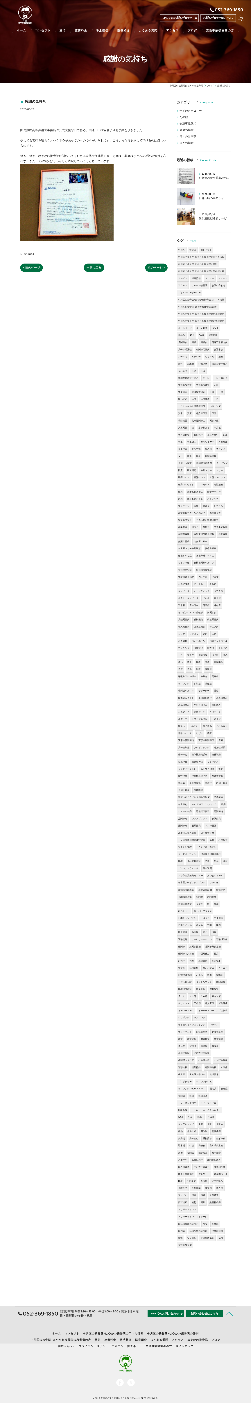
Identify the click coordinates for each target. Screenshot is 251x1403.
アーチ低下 (199, 584)
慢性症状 (198, 648)
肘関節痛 (211, 897)
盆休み (199, 925)
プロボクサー (185, 1081)
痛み (225, 655)
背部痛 (192, 1046)
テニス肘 (213, 627)
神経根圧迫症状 (199, 776)
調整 (203, 1202)
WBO (180, 1117)
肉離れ (201, 1145)
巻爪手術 (196, 449)
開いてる (182, 399)
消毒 (180, 413)
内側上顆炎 (221, 783)
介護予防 (182, 1188)
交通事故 (218, 349)
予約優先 (191, 1181)
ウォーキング (185, 1032)
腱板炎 (204, 342)
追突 (220, 769)
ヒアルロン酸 (185, 982)
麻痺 (209, 733)
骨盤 (216, 690)
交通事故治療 (185, 385)
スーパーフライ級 (203, 911)
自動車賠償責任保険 (204, 534)
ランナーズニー (201, 1167)
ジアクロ (218, 591)
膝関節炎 (216, 818)
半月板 (217, 427)
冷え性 (215, 655)
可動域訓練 (221, 939)
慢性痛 (210, 648)
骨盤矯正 (213, 1195)
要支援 (208, 1188)
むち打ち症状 (220, 1060)
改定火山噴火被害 (187, 833)
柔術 (180, 1153)
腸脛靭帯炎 (183, 1167)
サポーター (204, 690)
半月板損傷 (183, 435)
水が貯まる (204, 427)
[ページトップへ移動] (229, 1313)
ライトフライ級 (208, 1103)
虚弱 (194, 1195)
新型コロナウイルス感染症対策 (194, 797)
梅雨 (209, 975)
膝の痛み (198, 435)
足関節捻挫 (210, 456)
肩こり (181, 996)
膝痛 (180, 492)
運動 (191, 1096)
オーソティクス (201, 591)
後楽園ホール (220, 1174)
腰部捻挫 (196, 1067)
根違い (200, 1117)
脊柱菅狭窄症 (185, 570)
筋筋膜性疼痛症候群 (188, 1224)
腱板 (194, 342)
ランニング (199, 1017)
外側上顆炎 (183, 790)
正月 (216, 953)
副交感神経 (197, 762)
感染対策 (182, 527)
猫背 (203, 1195)
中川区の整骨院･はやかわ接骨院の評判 (198, 307)
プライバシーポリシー (189, 292)
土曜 (212, 392)
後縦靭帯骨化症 (186, 577)
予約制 (203, 1181)
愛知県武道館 (216, 1145)
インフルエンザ (186, 1124)
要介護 (219, 1188)
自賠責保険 (183, 534)
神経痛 (181, 783)
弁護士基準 (217, 1032)
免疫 (209, 1124)
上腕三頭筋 (199, 627)
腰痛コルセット (186, 484)
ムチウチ (196, 356)
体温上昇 (191, 1131)
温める (181, 335)
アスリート (204, 1174)
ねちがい (193, 726)
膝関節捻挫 (195, 946)
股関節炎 (196, 825)
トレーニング (220, 378)
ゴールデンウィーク (188, 868)
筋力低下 (216, 961)
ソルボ (206, 598)
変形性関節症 (198, 420)
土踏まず (216, 719)
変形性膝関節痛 (201, 1053)
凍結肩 (217, 605)
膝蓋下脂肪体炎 (186, 1174)
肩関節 (206, 605)
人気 (214, 634)
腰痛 (220, 356)
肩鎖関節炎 (183, 619)
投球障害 (198, 790)
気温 (189, 669)
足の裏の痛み (205, 698)
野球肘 (208, 783)
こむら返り (221, 726)
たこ (180, 655)
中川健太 (218, 918)
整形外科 (220, 1138)
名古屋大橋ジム (197, 1074)
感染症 (204, 1046)
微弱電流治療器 (186, 890)
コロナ (181, 634)
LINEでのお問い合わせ (177, 17)
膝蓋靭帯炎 (219, 1167)
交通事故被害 (202, 385)
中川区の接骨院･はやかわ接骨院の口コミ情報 (201, 257)
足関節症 (182, 818)
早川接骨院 (183, 1053)
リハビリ (182, 371)
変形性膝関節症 (195, 492)
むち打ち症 (204, 1060)
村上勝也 (182, 804)
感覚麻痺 (209, 1003)
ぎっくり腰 (201, 328)
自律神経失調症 (199, 754)
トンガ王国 (210, 825)
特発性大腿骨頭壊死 (211, 854)
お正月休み (204, 953)
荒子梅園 (202, 1153)
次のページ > (156, 267)
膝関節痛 (220, 982)
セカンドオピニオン (206, 847)
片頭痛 (224, 1067)
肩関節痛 (213, 335)
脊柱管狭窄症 (194, 861)
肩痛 (220, 740)
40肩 (192, 335)
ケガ (190, 1117)
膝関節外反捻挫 (213, 946)
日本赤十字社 (207, 833)
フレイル (182, 1195)
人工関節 (182, 427)
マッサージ (183, 506)
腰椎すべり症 (185, 555)
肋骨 (180, 1039)
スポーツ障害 (185, 463)
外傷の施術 (186, 130)
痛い (180, 662)
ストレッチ (212, 499)
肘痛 (180, 499)
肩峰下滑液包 (185, 349)
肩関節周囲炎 (202, 349)
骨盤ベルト (199, 477)
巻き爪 (212, 584)
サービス (182, 278)
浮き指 (215, 577)
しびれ (199, 733)
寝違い (181, 726)
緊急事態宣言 (185, 520)
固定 (180, 470)
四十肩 (217, 598)
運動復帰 (182, 939)
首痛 (196, 506)
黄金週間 (207, 868)
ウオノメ (220, 449)
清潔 (189, 413)
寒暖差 (208, 669)
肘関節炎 (211, 612)
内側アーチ (199, 712)
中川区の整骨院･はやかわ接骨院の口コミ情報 (201, 299)
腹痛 (218, 925)
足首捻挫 (182, 641)
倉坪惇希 (214, 1074)
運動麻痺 (222, 1003)
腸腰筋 (208, 683)
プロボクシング (201, 747)
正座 (225, 435)
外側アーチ (215, 712)
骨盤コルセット (217, 477)
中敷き (204, 676)
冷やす (215, 328)
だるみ (199, 975)
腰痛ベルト (183, 477)
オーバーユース (186, 1010)
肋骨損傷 (218, 1039)
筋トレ (206, 378)
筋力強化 (193, 968)
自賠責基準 (201, 1032)
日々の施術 (186, 143)
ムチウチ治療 (207, 769)
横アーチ (182, 719)
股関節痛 (182, 825)
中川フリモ (206, 470)
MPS (205, 1224)
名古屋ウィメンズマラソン (191, 1025)
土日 (216, 399)
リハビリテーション (202, 939)
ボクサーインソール (188, 598)
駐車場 (181, 1145)
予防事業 (196, 1188)
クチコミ (193, 634)
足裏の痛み (221, 698)
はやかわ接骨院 (199, 285)
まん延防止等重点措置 (207, 520)
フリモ (219, 470)
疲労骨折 (200, 989)
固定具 (213, 1088)
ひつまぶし (183, 911)
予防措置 (182, 420)
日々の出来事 (27, 254)
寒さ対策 (216, 996)
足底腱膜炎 (183, 584)
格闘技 (190, 1153)
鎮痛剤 (181, 1138)
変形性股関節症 (206, 740)
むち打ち (209, 356)
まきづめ (222, 648)
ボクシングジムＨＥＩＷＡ (191, 1088)
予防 (214, 413)
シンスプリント (199, 818)
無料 (180, 364)
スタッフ (222, 278)
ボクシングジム (204, 1081)
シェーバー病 (185, 811)
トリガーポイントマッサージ (192, 1216)
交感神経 (182, 762)
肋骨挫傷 (205, 1039)
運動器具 (202, 1096)
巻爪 (180, 442)
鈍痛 (198, 662)
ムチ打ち (182, 356)
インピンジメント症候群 (190, 612)
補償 (220, 1238)
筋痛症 (215, 1224)
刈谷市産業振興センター (190, 875)
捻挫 (198, 456)
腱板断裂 (182, 1110)
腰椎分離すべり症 (205, 555)
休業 (191, 961)
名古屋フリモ (200, 541)
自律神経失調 (185, 975)
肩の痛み (193, 605)
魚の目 (208, 449)
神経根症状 (217, 776)
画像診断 (220, 890)
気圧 (180, 669)
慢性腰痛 (182, 776)
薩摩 (216, 904)
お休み (181, 961)
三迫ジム (205, 918)
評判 (205, 634)
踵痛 (223, 804)
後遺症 (181, 1074)
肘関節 (199, 897)
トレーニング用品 (187, 1103)
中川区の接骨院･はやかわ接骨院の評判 (198, 264)
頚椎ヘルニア (185, 733)
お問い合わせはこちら (218, 17)
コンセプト (206, 250)
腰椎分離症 (210, 548)
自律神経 (216, 754)
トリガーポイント (187, 1209)
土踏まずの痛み (199, 719)
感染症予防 (201, 413)
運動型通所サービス (188, 378)
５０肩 (204, 996)
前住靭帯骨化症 (204, 570)
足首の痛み (197, 1160)
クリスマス (183, 1003)
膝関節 (181, 946)
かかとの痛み (200, 705)
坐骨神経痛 (195, 783)
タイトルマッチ (204, 982)
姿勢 (194, 1202)
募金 (212, 840)
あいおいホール (215, 875)
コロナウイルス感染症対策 (191, 406)
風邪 (200, 1124)
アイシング (183, 648)
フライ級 (214, 882)
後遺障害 (182, 392)
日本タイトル (185, 925)
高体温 (204, 1131)
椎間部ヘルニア (186, 1060)
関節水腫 (214, 420)
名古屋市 (222, 840)
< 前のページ (31, 267)
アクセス (182, 285)
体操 (194, 371)
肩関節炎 (182, 342)
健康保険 (202, 655)
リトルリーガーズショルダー (206, 1110)
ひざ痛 (211, 1117)
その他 (184, 117)
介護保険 (202, 364)
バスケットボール (219, 641)
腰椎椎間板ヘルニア (204, 562)
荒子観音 (216, 1153)
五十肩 (181, 605)
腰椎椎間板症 (185, 989)
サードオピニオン (187, 854)
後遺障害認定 (198, 392)
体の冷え (182, 754)
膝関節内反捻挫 (186, 953)
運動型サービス (219, 364)
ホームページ (185, 328)
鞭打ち (206, 527)
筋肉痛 (181, 1231)
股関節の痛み (214, 1160)
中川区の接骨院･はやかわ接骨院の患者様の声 (201, 271)
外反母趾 (222, 442)
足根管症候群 (202, 811)
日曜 (220, 392)
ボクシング (183, 683)
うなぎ (199, 904)
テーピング (221, 463)
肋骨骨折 (191, 1039)
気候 (216, 861)
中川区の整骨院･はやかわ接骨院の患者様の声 (201, 314)
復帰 (214, 932)
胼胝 (189, 456)
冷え (189, 662)
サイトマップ (184, 1346)
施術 (180, 1238)
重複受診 (207, 1138)
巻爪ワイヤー (207, 442)
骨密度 (181, 968)
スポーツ (182, 1160)
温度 (225, 861)
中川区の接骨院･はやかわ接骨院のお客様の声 (201, 321)
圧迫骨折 (202, 961)
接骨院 (192, 250)
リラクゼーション (187, 769)
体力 (203, 371)
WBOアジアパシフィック (204, 804)
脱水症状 (182, 932)
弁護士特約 (183, 541)
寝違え (206, 506)
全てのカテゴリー (191, 111)
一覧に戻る (94, 267)
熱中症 (195, 932)
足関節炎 (218, 811)
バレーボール (198, 641)
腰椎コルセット (186, 698)
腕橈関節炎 (212, 619)
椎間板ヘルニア (186, 690)
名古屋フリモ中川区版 (189, 548)
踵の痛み (216, 705)
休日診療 (205, 399)
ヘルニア (222, 968)
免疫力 (219, 1124)
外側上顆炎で (185, 904)
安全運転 (191, 1238)
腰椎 (180, 861)
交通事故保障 (220, 527)
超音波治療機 (205, 890)
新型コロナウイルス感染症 (191, 513)
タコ (180, 456)
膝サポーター (214, 492)
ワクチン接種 (185, 847)
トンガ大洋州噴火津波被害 (191, 840)
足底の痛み (183, 705)
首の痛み (207, 726)
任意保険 (222, 534)
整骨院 (190, 655)
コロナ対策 (215, 406)
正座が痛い (212, 435)
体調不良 (218, 662)
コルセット (204, 484)
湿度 (198, 669)
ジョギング (183, 1017)
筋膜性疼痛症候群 (198, 1231)
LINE (180, 1181)
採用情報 (196, 278)
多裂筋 (197, 683)
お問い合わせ (218, 285)
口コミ (195, 527)
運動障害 (214, 989)
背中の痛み (217, 1181)
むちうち (218, 506)
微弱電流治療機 (204, 463)
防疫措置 (218, 797)
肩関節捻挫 (210, 1067)
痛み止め (193, 1138)
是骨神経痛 (215, 1202)
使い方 (181, 1046)
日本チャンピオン (187, 918)
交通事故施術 (188, 124)
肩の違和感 (183, 747)
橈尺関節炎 (183, 627)
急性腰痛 (218, 484)
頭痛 (207, 662)
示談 (216, 385)
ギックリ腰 (183, 562)
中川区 (181, 250)
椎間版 (181, 1096)
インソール (183, 591)
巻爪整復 (182, 449)
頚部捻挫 (182, 1067)
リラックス (212, 762)
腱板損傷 (198, 619)
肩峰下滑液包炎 (219, 342)
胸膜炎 (215, 1046)
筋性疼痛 (216, 1131)
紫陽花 (219, 975)
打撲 (191, 1145)
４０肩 (192, 996)
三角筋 (197, 1003)
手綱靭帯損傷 (185, 897)
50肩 (201, 335)
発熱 (180, 1131)
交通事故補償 (185, 1245)
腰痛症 (224, 1088)
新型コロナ (215, 513)
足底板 (215, 676)
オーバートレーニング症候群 (213, 1010)
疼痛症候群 (217, 1231)
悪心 (205, 932)
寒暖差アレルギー (187, 676)
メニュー (209, 278)
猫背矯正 (182, 1202)
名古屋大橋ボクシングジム (191, 882)
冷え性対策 (219, 747)
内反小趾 (202, 577)
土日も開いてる (195, 499)
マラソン (214, 1025)
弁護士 (190, 364)
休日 (194, 399)
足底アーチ (183, 712)
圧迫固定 (191, 470)
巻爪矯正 (191, 442)
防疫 (207, 861)
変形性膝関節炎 (186, 740)
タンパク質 (208, 968)
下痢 (209, 925)
